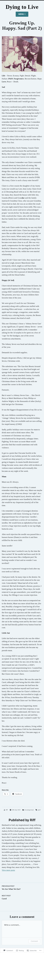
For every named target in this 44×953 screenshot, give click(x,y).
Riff (7, 810)
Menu (23, 14)
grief (39, 810)
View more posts (8, 870)
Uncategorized (29, 810)
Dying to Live (22, 7)
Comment (34, 941)
